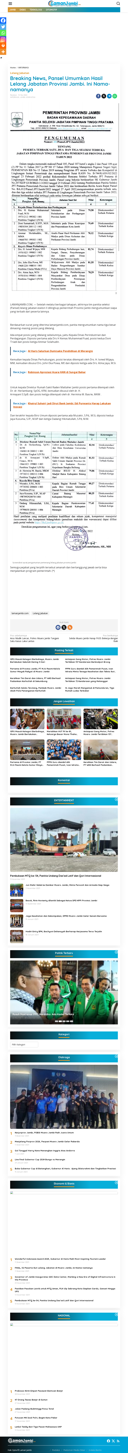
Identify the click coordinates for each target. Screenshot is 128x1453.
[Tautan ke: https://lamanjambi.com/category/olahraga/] (116, 1056)
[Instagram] (3, 39)
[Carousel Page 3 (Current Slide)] (64, 1021)
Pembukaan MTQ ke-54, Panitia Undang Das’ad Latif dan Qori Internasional (55, 875)
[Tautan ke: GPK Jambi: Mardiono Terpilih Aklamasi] (64, 992)
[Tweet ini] (103, 96)
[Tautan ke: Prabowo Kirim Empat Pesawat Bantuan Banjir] (64, 1355)
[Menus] (10, 3)
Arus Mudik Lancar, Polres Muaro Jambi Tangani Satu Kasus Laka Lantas (34, 638)
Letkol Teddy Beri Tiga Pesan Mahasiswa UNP (38, 1426)
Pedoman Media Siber (74, 1450)
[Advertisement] (64, 40)
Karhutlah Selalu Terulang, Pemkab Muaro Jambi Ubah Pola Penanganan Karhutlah (35, 689)
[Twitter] (3, 27)
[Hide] (1, 58)
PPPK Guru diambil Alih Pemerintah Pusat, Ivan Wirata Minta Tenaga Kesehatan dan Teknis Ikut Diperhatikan (90, 670)
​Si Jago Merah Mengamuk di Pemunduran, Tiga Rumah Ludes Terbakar (89, 689)
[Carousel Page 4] (67, 1021)
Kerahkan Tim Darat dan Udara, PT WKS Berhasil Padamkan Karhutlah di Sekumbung (35, 679)
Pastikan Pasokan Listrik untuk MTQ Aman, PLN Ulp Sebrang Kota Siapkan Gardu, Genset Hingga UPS (65, 1290)
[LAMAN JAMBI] (64, 3)
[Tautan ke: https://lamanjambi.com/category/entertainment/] (116, 799)
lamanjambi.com (20, 613)
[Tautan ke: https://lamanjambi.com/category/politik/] (116, 952)
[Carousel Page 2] (60, 1021)
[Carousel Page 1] (56, 1021)
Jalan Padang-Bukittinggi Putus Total (34, 1409)
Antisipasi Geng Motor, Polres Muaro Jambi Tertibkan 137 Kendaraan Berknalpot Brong (87, 660)
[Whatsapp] (114, 96)
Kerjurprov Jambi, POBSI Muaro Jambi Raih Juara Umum (44, 1132)
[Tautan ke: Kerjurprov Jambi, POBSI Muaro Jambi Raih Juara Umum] (64, 1097)
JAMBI (22, 97)
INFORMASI (14, 97)
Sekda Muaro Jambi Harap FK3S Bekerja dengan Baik (93, 638)
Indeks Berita (95, 1450)
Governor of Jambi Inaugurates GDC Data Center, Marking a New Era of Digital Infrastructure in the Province (65, 1278)
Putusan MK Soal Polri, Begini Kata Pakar (36, 1417)
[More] (3, 52)
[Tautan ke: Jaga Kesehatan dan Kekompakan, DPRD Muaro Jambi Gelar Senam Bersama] (16, 920)
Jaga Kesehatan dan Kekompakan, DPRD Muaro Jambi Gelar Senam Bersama (66, 916)
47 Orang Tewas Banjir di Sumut (31, 1399)
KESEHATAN (30, 97)
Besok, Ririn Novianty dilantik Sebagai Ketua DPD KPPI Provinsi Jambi (61, 900)
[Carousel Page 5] (71, 1021)
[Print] (3, 45)
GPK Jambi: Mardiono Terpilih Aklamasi (35, 1014)
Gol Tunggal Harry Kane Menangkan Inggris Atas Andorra (45, 1150)
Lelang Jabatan (19, 73)
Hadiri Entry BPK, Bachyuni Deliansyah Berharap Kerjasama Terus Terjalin (64, 931)
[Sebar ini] (98, 96)
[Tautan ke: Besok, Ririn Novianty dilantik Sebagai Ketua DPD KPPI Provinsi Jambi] (16, 905)
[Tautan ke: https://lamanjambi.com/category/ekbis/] (116, 1182)
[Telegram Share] (109, 96)
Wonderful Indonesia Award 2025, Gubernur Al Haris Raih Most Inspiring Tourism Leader (60, 1259)
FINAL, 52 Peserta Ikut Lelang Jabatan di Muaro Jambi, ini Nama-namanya (54, 1268)
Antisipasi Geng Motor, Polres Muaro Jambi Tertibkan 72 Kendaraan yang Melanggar (87, 679)
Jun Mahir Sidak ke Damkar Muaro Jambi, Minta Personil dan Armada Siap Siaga (67, 885)
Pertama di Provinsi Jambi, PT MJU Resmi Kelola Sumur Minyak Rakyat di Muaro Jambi (35, 670)
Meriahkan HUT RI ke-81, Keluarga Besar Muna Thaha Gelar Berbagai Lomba (61, 733)
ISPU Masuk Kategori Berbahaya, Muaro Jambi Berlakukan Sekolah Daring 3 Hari (34, 660)
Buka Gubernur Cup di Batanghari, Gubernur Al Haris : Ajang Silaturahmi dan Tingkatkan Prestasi (65, 1168)
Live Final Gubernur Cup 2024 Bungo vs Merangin (40, 1159)
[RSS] (69, 627)
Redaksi (56, 1450)
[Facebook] (3, 20)
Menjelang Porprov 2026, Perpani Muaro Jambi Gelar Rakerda (47, 1141)
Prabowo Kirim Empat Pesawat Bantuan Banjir (39, 1391)
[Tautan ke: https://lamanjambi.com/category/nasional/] (116, 1314)
